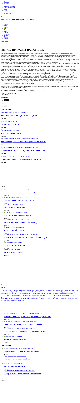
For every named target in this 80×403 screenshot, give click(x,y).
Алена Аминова (25, 290)
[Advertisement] (19, 44)
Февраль (6, 24)
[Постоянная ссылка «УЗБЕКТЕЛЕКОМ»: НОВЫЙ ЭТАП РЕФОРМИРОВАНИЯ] (21, 328)
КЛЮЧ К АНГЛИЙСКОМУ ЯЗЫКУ (16, 230)
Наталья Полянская (12, 295)
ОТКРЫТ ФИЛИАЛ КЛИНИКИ (15, 208)
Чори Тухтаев (58, 298)
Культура (6, 4)
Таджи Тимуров (24, 298)
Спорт (5, 10)
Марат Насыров (65, 292)
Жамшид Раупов (28, 291)
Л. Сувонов (58, 291)
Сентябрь (6, 34)
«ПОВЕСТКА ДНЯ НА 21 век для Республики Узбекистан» (21, 159)
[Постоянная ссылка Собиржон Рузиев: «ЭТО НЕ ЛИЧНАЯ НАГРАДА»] (18, 348)
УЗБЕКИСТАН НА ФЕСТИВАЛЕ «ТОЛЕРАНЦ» (20, 223)
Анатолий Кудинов (33, 290)
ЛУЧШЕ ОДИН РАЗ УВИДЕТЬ (14, 366)
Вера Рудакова (65, 290)
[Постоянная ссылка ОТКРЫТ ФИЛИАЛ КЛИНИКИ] (13, 204)
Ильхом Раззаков (46, 291)
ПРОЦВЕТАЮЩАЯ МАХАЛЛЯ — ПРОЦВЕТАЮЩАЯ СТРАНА (23, 142)
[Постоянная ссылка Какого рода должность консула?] (13, 336)
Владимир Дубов (73, 290)
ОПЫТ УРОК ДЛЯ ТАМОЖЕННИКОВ (17, 215)
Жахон (33, 292)
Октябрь (6, 35)
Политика (6, 2)
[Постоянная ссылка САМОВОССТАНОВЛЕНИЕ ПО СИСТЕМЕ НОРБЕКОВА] (20, 321)
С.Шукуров (16, 298)
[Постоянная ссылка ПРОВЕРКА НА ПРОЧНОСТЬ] (10, 130)
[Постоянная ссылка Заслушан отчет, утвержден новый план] (15, 356)
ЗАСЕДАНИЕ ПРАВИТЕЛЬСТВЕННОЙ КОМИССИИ (22, 374)
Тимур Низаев (33, 298)
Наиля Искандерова (53, 293)
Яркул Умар (21, 300)
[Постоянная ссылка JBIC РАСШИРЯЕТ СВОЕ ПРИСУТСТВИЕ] (16, 197)
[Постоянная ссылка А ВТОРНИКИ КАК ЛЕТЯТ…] (13, 249)
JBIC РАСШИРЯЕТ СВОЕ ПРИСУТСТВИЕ (19, 200)
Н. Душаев (9, 293)
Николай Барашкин (38, 295)
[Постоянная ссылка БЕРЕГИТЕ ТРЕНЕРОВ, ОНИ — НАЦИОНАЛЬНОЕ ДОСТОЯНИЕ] (23, 313)
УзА (53, 298)
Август (6, 32)
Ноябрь (6, 37)
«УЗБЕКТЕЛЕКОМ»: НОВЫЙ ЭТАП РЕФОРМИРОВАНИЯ (24, 332)
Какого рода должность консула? (15, 339)
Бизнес (5, 11)
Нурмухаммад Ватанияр (60, 295)
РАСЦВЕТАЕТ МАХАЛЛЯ (10, 124)
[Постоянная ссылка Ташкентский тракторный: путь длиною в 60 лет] (17, 189)
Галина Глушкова (12, 292)
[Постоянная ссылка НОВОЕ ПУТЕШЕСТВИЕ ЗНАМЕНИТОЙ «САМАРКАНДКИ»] (22, 234)
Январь (6, 22)
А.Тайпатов (8, 290)
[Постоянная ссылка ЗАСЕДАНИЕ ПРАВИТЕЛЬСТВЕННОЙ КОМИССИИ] (19, 371)
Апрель (6, 27)
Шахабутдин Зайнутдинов (67, 298)
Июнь (5, 30)
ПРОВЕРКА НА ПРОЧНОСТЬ (11, 133)
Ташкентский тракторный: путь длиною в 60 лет (20, 193)
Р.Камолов (10, 298)
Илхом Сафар (38, 292)
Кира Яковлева (53, 292)
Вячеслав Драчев (4, 292)
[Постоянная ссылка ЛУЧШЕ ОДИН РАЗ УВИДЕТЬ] (13, 363)
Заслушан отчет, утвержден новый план (17, 359)
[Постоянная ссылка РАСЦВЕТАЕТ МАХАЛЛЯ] (9, 121)
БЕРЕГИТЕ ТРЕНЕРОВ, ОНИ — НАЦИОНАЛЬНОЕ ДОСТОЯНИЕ (27, 317)
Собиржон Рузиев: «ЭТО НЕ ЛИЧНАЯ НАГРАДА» (21, 351)
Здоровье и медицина (9, 7)
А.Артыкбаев (3, 290)
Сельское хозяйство (9, 13)
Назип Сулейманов (18, 293)
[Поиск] (1, 16)
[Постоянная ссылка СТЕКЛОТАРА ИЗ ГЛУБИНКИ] (13, 242)
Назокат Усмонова (41, 293)
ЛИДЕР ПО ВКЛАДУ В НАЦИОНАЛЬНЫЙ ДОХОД (19, 116)
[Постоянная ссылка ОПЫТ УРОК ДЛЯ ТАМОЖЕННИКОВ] (15, 212)
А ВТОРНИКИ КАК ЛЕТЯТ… (14, 253)
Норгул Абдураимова (48, 295)
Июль (5, 31)
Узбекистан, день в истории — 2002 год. (17, 19)
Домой (2, 41)
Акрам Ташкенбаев (16, 290)
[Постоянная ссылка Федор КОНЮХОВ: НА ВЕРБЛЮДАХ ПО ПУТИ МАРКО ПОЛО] (19, 147)
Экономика (7, 3)
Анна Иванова (48, 290)
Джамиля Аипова (20, 292)
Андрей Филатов (41, 290)
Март (5, 25)
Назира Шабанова (29, 293)
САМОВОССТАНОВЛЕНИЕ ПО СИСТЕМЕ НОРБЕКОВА (24, 324)
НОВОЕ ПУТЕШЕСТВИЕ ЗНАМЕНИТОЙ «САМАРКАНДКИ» (26, 238)
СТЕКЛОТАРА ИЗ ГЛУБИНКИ (14, 245)
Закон (5, 9)
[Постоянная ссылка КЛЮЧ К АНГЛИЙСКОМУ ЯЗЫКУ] (14, 227)
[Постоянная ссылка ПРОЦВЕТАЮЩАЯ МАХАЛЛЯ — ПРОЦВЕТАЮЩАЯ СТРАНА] (19, 139)
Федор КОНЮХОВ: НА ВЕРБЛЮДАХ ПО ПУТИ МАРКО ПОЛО (23, 151)
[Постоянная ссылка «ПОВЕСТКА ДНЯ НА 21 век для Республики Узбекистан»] (17, 156)
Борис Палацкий (57, 290)
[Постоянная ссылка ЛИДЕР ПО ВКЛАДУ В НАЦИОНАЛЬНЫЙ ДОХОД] (16, 112)
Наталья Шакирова (24, 295)
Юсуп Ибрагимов (12, 300)
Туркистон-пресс (45, 298)
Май (5, 28)
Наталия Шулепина (64, 293)
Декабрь (6, 38)
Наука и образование (9, 6)
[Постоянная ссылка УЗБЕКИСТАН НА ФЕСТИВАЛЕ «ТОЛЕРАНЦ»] (18, 219)
